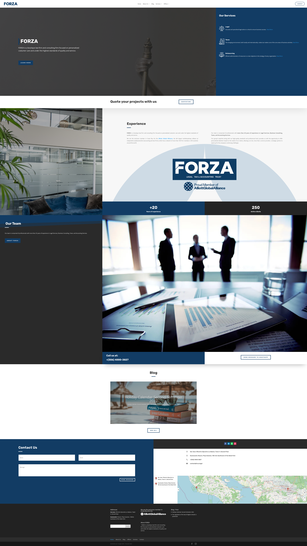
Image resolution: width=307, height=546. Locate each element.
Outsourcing (229, 53)
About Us (145, 4)
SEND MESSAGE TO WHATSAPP (256, 357)
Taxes (227, 40)
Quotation (186, 101)
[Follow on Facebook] (225, 443)
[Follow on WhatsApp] (232, 443)
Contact (299, 4)
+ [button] (304, 498)
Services (158, 4)
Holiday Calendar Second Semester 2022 (153, 399)
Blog (153, 4)
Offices (166, 4)
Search (128, 526)
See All (153, 430)
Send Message (127, 479)
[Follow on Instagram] (235, 443)
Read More (270, 29)
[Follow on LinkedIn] (228, 443)
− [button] (304, 500)
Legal (227, 27)
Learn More (25, 62)
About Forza (12, 240)
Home (139, 4)
